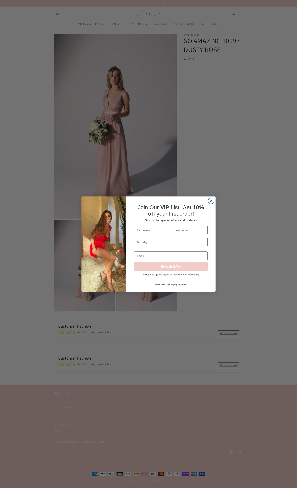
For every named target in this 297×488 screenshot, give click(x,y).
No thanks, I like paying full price (170, 284)
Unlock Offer (171, 266)
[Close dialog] (211, 201)
